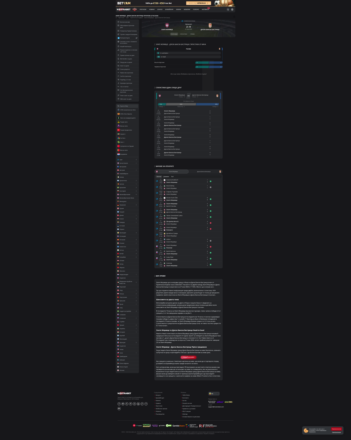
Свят (127, 17)
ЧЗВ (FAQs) (186, 395)
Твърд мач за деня (126, 62)
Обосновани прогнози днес (127, 26)
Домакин (166, 176)
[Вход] (232, 9)
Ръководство (160, 414)
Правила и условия (188, 409)
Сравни (158, 403)
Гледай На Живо (188, 357)
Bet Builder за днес (126, 59)
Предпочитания (336, 432)
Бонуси (159, 9)
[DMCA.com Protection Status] (169, 425)
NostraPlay (205, 9)
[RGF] (208, 426)
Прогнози (143, 9)
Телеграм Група (125, 38)
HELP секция (186, 411)
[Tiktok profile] (142, 403)
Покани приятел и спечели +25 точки (128, 51)
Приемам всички (336, 429)
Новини (151, 9)
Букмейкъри (169, 9)
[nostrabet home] (124, 393)
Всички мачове (125, 22)
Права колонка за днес (127, 55)
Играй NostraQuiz (125, 46)
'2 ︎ (158, 53)
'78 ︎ (159, 57)
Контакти (185, 398)
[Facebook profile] (119, 403)
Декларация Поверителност (191, 406)
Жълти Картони (159, 62)
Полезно (196, 9)
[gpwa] (147, 425)
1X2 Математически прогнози (126, 91)
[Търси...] (228, 9)
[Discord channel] (119, 408)
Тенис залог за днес (126, 95)
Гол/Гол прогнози (125, 76)
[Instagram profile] (134, 403)
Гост (172, 176)
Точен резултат (125, 69)
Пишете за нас (187, 403)
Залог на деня (124, 66)
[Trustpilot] (139, 425)
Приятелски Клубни (136, 17)
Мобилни (187, 9)
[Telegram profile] (146, 403)
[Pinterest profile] (130, 403)
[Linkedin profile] (138, 403)
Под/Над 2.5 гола (125, 80)
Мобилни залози (161, 409)
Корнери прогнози (126, 83)
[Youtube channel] (122, 403)
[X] (126, 403)
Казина (178, 9)
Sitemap (184, 414)
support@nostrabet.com (216, 407)
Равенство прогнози (126, 73)
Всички (159, 176)
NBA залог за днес (126, 99)
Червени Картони (160, 67)
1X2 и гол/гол (124, 87)
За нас (184, 400)
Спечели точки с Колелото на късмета (128, 42)
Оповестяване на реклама (191, 417)
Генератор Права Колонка (128, 31)
